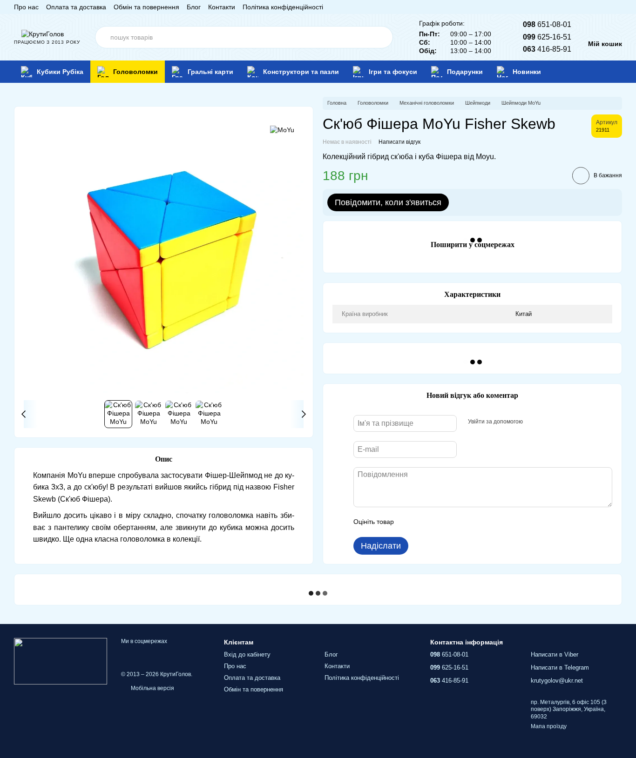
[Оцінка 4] (454, 522)
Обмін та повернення (146, 7)
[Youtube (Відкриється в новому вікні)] (596, 7)
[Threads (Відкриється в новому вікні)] (618, 7)
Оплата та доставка (76, 7)
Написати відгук (399, 142)
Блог (194, 7)
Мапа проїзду (549, 726)
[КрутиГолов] (60, 660)
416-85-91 (547, 49)
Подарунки (465, 71)
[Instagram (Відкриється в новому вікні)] (573, 7)
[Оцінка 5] (468, 522)
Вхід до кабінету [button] (247, 654)
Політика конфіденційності (283, 7)
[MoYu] (282, 129)
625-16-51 (547, 37)
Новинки (527, 71)
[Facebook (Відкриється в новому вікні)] (585, 7)
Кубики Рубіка (60, 71)
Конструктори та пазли (301, 71)
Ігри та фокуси (393, 71)
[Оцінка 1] (409, 522)
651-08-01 (547, 24)
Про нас (26, 7)
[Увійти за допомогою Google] (548, 422)
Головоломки (135, 71)
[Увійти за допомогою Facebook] (533, 422)
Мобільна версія (151, 688)
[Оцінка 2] (424, 522)
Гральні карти (210, 71)
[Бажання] (600, 71)
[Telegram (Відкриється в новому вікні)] (607, 7)
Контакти (221, 7)
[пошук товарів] (382, 37)
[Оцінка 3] (439, 522)
